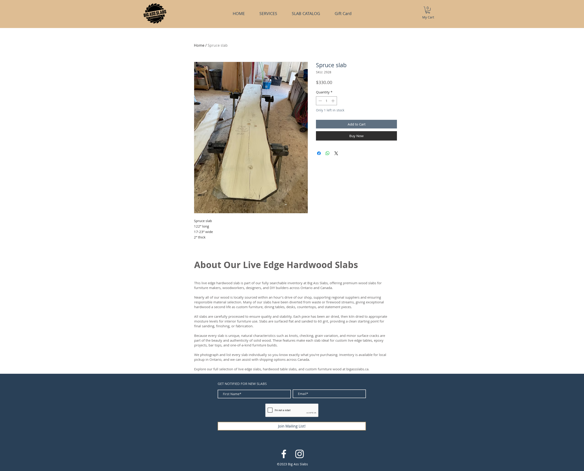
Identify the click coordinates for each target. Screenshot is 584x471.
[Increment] (333, 101)
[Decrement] (320, 101)
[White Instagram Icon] (299, 454)
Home (199, 45)
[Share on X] (336, 153)
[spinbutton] (326, 101)
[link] (428, 10)
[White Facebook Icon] (283, 454)
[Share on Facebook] (319, 153)
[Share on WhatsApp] (327, 153)
